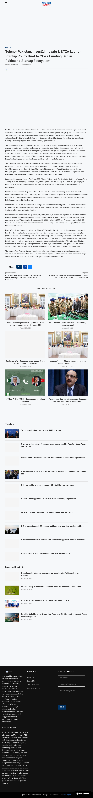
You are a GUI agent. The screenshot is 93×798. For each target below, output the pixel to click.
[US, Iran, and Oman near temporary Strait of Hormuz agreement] (12, 488)
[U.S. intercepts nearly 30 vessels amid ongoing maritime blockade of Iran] (12, 529)
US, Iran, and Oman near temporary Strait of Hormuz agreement (48, 485)
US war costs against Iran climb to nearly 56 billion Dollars (45, 553)
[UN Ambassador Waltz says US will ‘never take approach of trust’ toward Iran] (12, 543)
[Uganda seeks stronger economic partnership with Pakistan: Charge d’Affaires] (12, 576)
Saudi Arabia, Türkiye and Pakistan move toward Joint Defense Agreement (53, 458)
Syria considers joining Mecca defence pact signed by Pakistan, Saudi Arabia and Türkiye (53, 445)
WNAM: (15, 65)
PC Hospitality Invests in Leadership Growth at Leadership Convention (51, 587)
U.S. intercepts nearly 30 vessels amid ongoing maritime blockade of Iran (52, 526)
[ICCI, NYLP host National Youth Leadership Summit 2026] (12, 603)
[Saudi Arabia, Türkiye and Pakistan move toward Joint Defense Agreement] (12, 461)
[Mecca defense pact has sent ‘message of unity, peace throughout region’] (68, 344)
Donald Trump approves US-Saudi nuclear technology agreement (48, 499)
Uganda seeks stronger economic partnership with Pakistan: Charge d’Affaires (50, 574)
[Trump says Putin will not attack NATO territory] (12, 433)
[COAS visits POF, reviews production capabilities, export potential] (68, 306)
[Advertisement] (46, 29)
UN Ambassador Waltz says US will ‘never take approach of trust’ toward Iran (54, 540)
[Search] (86, 3)
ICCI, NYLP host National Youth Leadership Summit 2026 (45, 600)
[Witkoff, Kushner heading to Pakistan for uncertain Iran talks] (12, 515)
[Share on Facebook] (25, 267)
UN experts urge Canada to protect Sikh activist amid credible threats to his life (53, 472)
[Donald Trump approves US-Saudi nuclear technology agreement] (12, 502)
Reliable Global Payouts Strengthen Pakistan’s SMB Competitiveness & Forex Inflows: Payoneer (54, 615)
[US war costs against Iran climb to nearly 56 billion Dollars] (12, 556)
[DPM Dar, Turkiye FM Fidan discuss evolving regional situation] (25, 382)
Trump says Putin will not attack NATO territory (41, 430)
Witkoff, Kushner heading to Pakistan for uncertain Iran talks (47, 512)
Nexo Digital (67, 795)
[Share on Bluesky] (30, 267)
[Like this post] (20, 267)
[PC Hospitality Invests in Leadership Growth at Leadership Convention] (12, 590)
